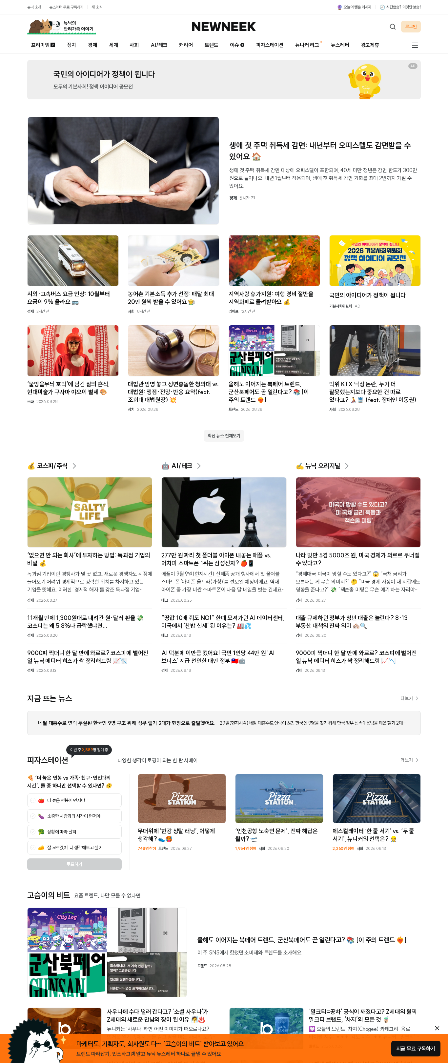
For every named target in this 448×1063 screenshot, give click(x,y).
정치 (71, 45)
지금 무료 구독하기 (416, 1048)
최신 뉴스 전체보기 (224, 436)
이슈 (234, 45)
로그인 (411, 27)
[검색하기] (392, 26)
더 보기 (406, 698)
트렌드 (211, 45)
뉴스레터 (340, 45)
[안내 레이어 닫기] (437, 1028)
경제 (92, 45)
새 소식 (97, 7)
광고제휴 (370, 45)
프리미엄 (40, 45)
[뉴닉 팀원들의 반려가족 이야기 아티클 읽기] (61, 26)
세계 (113, 45)
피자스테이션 (269, 45)
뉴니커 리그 (307, 45)
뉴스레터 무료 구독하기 (66, 7)
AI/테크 (159, 45)
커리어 (186, 45)
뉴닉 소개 (34, 7)
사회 (134, 45)
